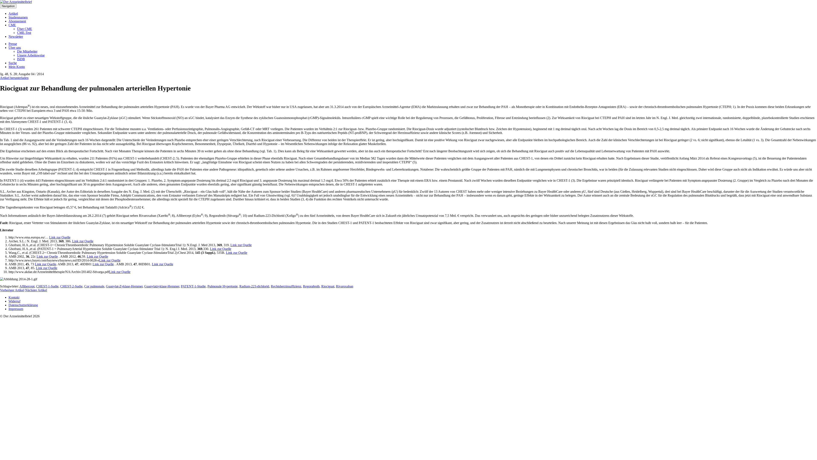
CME (12, 25)
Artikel (13, 13)
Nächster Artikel (36, 290)
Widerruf (14, 301)
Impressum (16, 309)
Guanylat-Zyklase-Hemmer (124, 286)
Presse (13, 44)
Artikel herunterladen (14, 78)
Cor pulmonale (94, 286)
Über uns (15, 47)
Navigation (8, 6)
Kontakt (14, 297)
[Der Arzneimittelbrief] (16, 2)
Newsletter (16, 36)
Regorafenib (311, 286)
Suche (13, 63)
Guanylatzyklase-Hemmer (161, 286)
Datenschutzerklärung (23, 305)
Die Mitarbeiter (27, 51)
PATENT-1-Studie (193, 286)
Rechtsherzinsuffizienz (286, 286)
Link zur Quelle (59, 237)
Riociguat (327, 286)
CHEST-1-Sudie (47, 286)
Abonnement (17, 21)
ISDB (21, 59)
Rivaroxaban (344, 286)
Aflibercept (26, 286)
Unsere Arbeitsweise (31, 55)
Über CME (24, 29)
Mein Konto (17, 67)
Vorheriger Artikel (12, 290)
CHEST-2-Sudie (71, 286)
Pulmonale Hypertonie (222, 286)
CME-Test (24, 32)
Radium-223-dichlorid (254, 286)
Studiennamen (18, 17)
